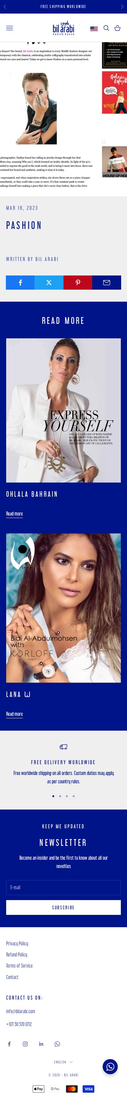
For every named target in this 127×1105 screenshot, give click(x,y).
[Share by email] (106, 282)
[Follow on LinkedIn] (41, 1044)
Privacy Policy (17, 943)
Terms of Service (19, 965)
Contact (12, 977)
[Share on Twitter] (49, 282)
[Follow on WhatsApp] (57, 1044)
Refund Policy (16, 954)
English (60, 1062)
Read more (14, 513)
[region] (63, 764)
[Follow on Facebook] (9, 1044)
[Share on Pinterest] (78, 282)
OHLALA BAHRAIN (32, 494)
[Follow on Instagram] (25, 1044)
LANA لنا (18, 694)
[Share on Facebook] (20, 282)
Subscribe (63, 907)
